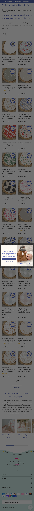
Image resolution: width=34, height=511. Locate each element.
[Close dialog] (32, 245)
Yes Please (9, 258)
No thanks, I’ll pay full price (9, 261)
